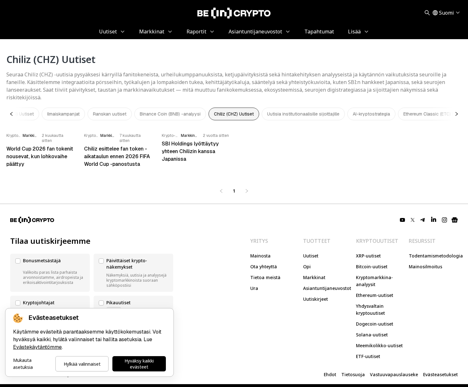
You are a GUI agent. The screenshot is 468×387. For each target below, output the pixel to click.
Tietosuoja (353, 374)
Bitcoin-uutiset (371, 267)
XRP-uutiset (368, 256)
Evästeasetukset (440, 374)
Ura (254, 288)
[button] (50, 273)
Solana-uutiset (372, 335)
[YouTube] (402, 220)
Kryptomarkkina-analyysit (374, 280)
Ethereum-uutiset (374, 295)
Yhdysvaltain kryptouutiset (370, 309)
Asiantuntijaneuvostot (327, 288)
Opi (307, 267)
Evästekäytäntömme (37, 347)
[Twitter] (412, 220)
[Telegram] (423, 220)
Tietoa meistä (265, 277)
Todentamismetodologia (436, 256)
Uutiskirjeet (315, 299)
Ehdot (330, 374)
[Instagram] (444, 220)
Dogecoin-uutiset (374, 324)
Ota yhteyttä (263, 267)
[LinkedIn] (433, 220)
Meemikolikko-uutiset (379, 345)
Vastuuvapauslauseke (394, 374)
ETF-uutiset (368, 356)
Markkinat (314, 277)
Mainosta (260, 256)
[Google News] (454, 220)
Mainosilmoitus (425, 267)
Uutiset (310, 256)
